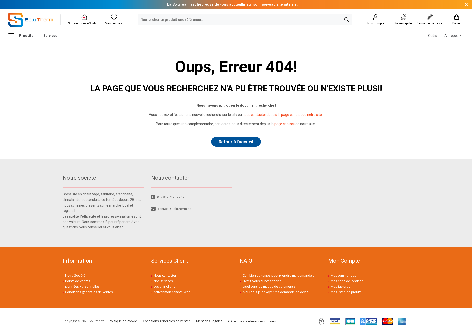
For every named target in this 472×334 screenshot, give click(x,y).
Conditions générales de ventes (89, 292)
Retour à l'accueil (236, 141)
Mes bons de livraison (347, 281)
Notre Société (75, 275)
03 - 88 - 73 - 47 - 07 (170, 197)
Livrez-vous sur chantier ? (262, 281)
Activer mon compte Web (172, 292)
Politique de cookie (123, 321)
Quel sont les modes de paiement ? (269, 286)
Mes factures (340, 286)
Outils (432, 36)
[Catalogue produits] (13, 34)
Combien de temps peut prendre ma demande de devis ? (285, 275)
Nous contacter (165, 275)
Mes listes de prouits (346, 292)
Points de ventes (77, 281)
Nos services (163, 281)
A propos (451, 36)
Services (50, 36)
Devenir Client (164, 286)
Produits (26, 36)
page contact (284, 124)
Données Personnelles (82, 286)
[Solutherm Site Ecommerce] (30, 20)
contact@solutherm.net (175, 209)
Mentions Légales (209, 321)
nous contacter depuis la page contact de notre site (282, 115)
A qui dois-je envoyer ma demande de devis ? (276, 292)
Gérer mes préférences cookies (252, 321)
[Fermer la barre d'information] (466, 4)
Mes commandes (343, 275)
